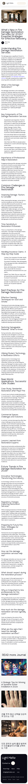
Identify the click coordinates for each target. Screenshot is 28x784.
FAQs (18, 768)
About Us (5, 779)
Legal (18, 779)
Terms (14, 779)
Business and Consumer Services (7, 26)
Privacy (9, 779)
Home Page (6, 768)
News (13, 768)
